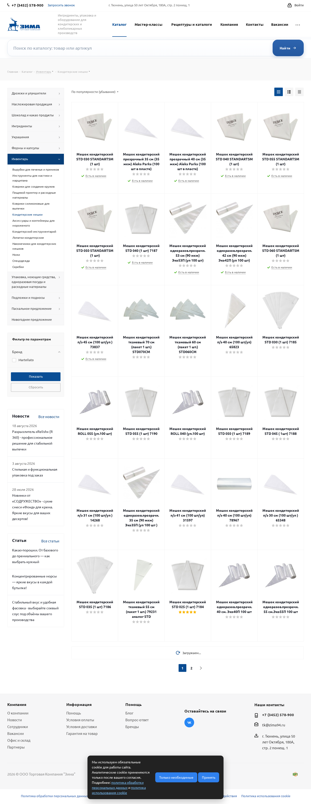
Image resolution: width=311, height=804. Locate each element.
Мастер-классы (148, 24)
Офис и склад (18, 740)
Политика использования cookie (265, 796)
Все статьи (50, 541)
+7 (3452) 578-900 (278, 714)
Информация (79, 704)
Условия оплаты (80, 719)
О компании (17, 713)
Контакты (254, 24)
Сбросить (36, 387)
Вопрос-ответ (137, 719)
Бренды (132, 726)
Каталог (119, 24)
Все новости (48, 416)
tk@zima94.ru (273, 724)
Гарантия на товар (82, 733)
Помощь (73, 713)
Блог (129, 713)
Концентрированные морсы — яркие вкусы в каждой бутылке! (34, 582)
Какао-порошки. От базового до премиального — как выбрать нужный (35, 556)
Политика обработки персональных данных (54, 796)
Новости (14, 719)
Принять (208, 777)
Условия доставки (81, 726)
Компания (229, 24)
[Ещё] (297, 24)
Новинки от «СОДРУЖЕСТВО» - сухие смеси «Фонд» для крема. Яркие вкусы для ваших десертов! (32, 507)
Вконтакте (189, 722)
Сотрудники (17, 726)
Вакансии (279, 24)
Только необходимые (176, 777)
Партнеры (16, 747)
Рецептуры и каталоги (191, 24)
